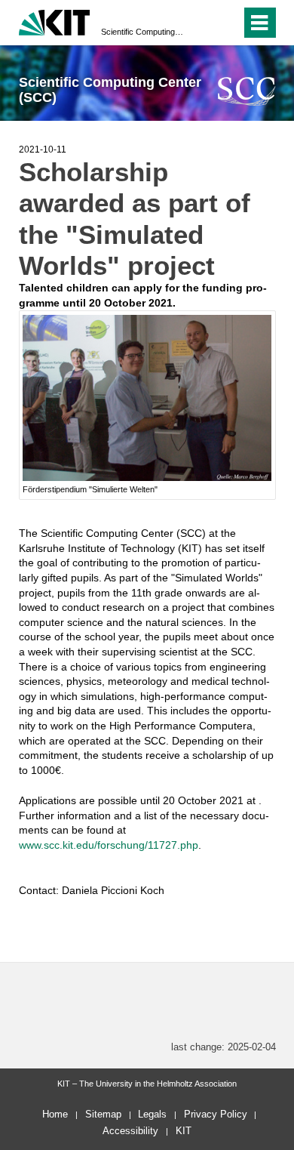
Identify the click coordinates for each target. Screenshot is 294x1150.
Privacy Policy (215, 1114)
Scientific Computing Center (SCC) (142, 31)
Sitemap (103, 1114)
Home (55, 1114)
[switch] (202, 22)
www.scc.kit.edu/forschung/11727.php (108, 845)
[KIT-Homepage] (54, 20)
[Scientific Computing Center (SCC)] (247, 91)
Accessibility (130, 1130)
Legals (152, 1114)
